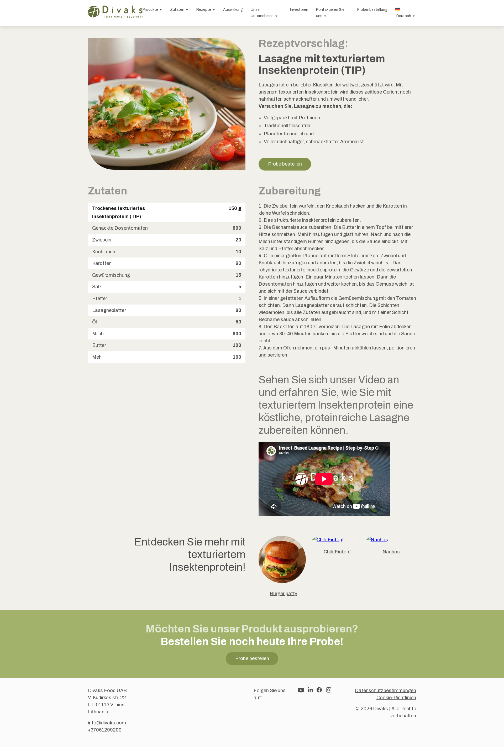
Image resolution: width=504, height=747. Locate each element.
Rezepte (203, 10)
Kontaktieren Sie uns (330, 13)
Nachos (391, 551)
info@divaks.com (107, 722)
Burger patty (283, 593)
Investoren (299, 10)
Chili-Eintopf (337, 551)
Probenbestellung (372, 10)
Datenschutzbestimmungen (385, 690)
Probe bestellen (285, 164)
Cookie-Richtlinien (396, 697)
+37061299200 (105, 730)
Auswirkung (233, 10)
